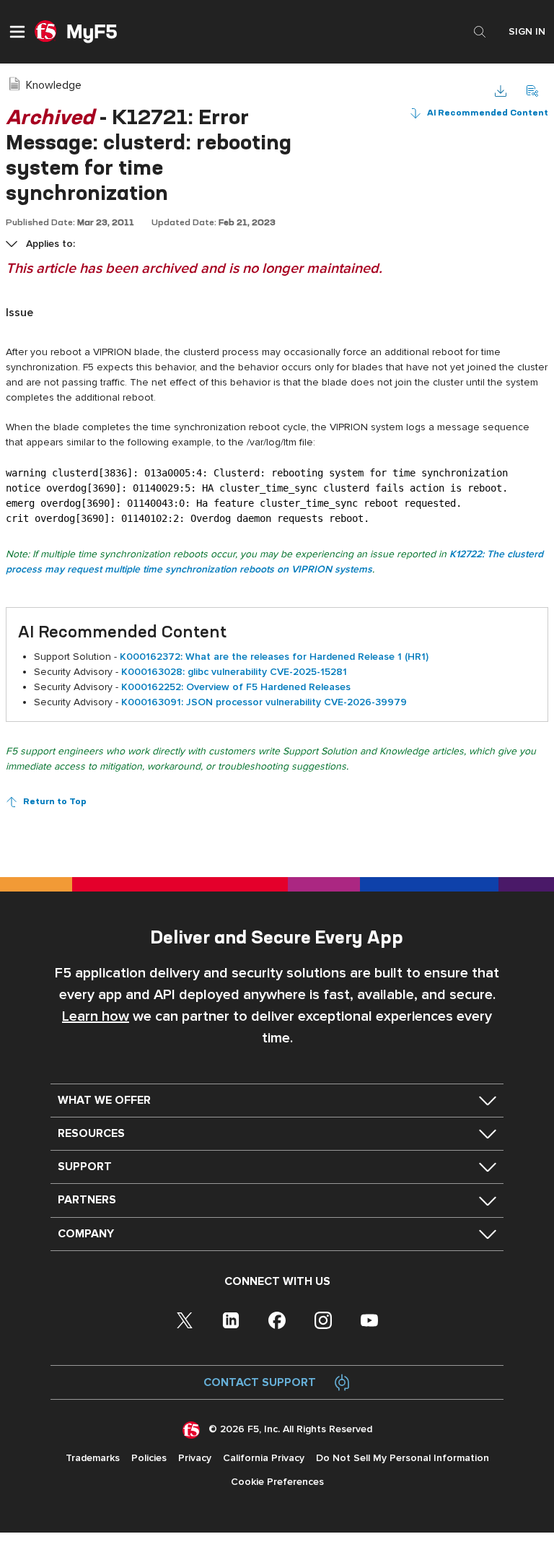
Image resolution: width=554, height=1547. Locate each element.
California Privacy (263, 1458)
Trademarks (93, 1458)
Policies (149, 1458)
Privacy (194, 1458)
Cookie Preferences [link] (277, 1482)
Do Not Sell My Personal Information (402, 1458)
